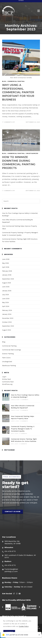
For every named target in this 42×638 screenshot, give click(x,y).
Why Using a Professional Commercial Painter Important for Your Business (18, 92)
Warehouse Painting (9, 365)
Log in (4, 377)
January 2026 (6, 275)
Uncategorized (32, 153)
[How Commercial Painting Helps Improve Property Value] (5, 418)
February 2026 (7, 271)
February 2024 (7, 310)
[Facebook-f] (14, 593)
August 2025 (6, 283)
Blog (4, 81)
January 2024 (6, 314)
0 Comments (24, 399)
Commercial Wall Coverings (11, 350)
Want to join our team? (13, 616)
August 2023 (6, 330)
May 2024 (5, 302)
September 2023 (8, 326)
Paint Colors (6, 357)
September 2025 (8, 279)
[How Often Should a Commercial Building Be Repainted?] (5, 407)
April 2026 (5, 267)
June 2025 (5, 287)
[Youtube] (19, 593)
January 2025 (6, 291)
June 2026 (5, 259)
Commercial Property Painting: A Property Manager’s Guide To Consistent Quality (22, 429)
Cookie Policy (23, 626)
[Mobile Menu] (38, 11)
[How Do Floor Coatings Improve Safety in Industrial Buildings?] (5, 397)
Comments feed (7, 382)
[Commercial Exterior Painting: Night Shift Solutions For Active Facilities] (5, 441)
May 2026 (5, 263)
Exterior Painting (8, 353)
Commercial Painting (16, 81)
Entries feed (6, 379)
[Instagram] (17, 593)
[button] (12, 512)
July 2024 (5, 294)
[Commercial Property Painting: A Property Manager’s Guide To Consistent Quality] (5, 430)
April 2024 (5, 306)
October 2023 (7, 322)
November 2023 (7, 318)
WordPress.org (7, 384)
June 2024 (5, 298)
